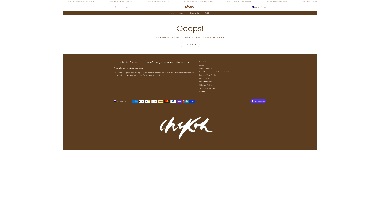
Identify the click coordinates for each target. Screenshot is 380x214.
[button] (129, 7)
